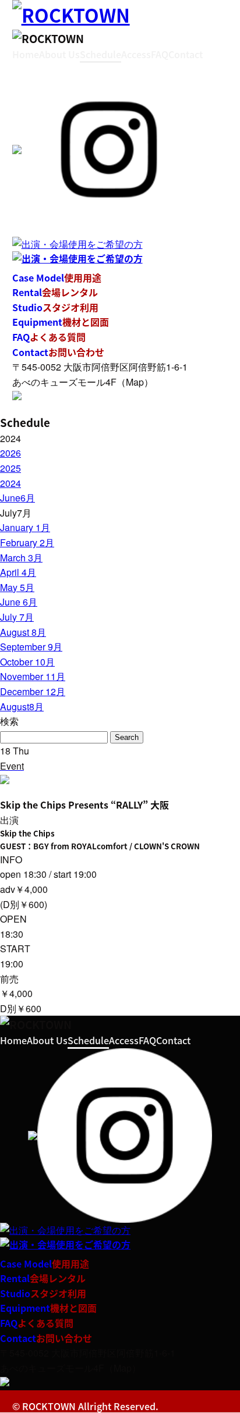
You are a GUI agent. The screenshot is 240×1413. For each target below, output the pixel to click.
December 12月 (32, 691)
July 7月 (17, 617)
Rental (55, 292)
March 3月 (21, 557)
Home (25, 54)
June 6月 (18, 601)
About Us (59, 54)
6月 (17, 497)
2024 (10, 483)
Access (136, 54)
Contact (185, 54)
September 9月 (31, 646)
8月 (22, 706)
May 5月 (17, 587)
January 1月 (25, 527)
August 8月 (23, 632)
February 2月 (27, 542)
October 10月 (27, 661)
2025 (10, 468)
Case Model (56, 277)
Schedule (100, 54)
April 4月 (18, 572)
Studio (55, 307)
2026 (10, 453)
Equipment (60, 322)
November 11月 (32, 676)
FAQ (159, 54)
